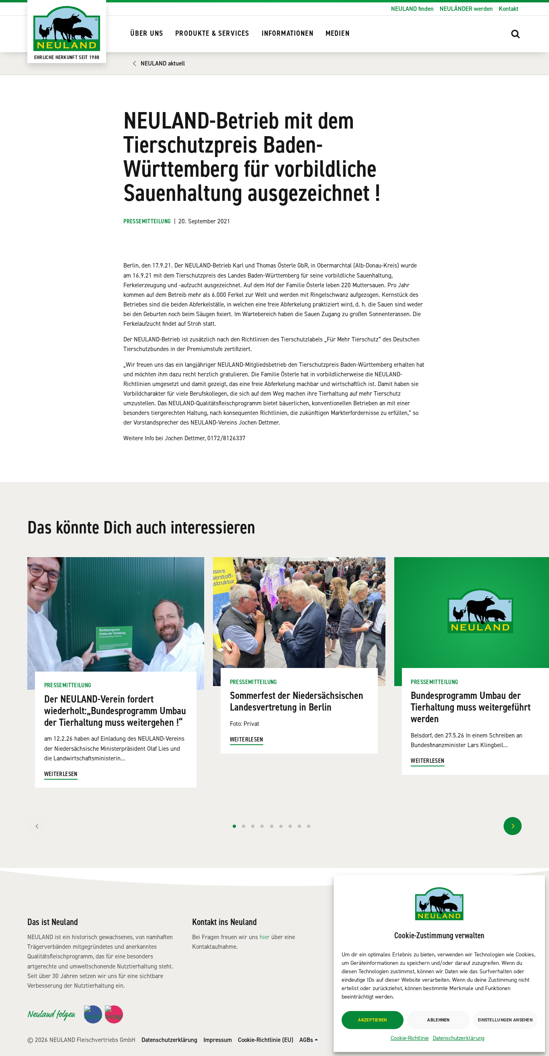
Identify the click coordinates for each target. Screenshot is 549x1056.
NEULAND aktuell (163, 63)
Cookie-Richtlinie (410, 1038)
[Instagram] (114, 1014)
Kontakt (508, 9)
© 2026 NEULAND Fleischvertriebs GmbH (81, 1040)
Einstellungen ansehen (505, 1020)
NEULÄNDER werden (466, 9)
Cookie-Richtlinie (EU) (265, 1040)
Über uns (146, 33)
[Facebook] (93, 1014)
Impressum (217, 1040)
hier (265, 937)
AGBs (306, 1040)
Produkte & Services (212, 33)
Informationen (287, 33)
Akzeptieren (372, 1020)
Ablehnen (438, 1020)
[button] (516, 34)
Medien (338, 33)
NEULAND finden (412, 9)
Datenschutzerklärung (458, 1038)
